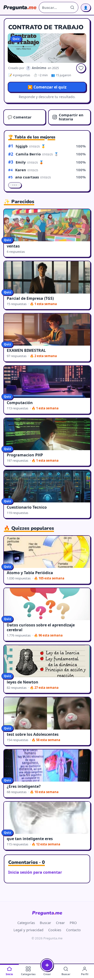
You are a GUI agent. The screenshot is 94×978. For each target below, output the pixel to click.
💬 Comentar (20, 117)
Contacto (73, 929)
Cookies (54, 929)
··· (14, 185)
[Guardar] (81, 68)
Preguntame (47, 913)
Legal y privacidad (28, 929)
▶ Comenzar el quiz (47, 87)
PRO (73, 922)
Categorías (26, 922)
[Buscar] (72, 7)
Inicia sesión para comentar (35, 872)
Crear (60, 922)
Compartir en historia (71, 116)
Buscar (45, 922)
